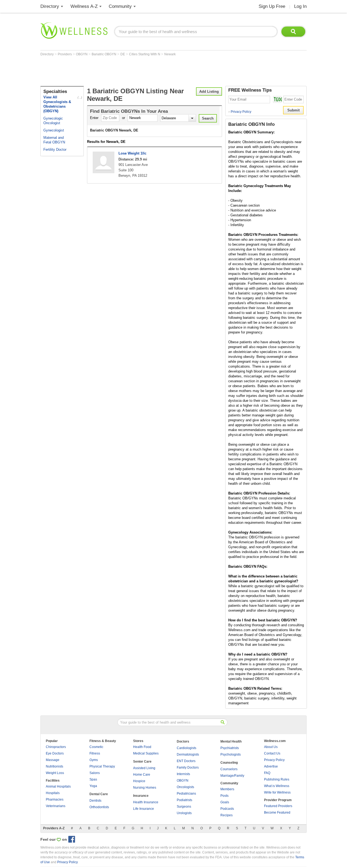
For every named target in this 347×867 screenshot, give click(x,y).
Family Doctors (188, 767)
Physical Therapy (102, 766)
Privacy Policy (239, 112)
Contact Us (272, 753)
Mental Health (231, 741)
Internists (183, 774)
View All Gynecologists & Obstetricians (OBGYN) (57, 104)
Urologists (184, 813)
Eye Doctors (55, 753)
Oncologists (185, 787)
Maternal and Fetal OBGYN (54, 140)
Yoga (93, 786)
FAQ (267, 773)
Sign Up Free (272, 6)
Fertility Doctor (54, 149)
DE (123, 54)
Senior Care (142, 761)
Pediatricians (186, 793)
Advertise (271, 766)
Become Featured (277, 812)
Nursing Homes (144, 787)
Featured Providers (278, 806)
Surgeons (184, 806)
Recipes (226, 815)
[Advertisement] (139, 71)
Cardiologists (186, 748)
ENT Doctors (186, 761)
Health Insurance (145, 802)
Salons (94, 773)
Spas (93, 779)
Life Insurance (143, 809)
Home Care (141, 774)
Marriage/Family (232, 776)
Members (227, 789)
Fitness (94, 753)
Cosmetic (96, 747)
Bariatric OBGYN (104, 54)
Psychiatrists (229, 748)
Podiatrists (184, 800)
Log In (300, 6)
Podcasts (227, 809)
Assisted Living (144, 768)
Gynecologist (53, 130)
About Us (271, 747)
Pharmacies (54, 799)
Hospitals (53, 793)
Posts (224, 796)
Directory (49, 6)
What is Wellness (276, 786)
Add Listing (209, 91)
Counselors (228, 769)
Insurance (141, 796)
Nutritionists (54, 766)
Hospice (139, 781)
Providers (65, 54)
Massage (52, 760)
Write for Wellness (277, 792)
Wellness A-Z (84, 6)
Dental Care (98, 794)
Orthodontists (99, 807)
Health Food (142, 747)
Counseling (229, 763)
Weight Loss (55, 773)
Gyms (93, 760)
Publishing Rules (276, 779)
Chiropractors (56, 747)
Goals (224, 802)
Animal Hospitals (58, 786)
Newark (170, 54)
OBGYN (82, 54)
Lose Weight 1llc (132, 153)
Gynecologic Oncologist (53, 120)
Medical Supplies (146, 753)
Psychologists (230, 754)
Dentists (95, 800)
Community (120, 6)
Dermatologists (188, 754)
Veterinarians (55, 806)
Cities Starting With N (145, 54)
